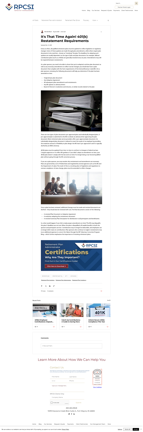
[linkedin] (74, 414)
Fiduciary (86, 20)
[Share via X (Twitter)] (46, 286)
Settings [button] (120, 429)
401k (66, 276)
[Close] (141, 429)
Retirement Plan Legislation (48, 280)
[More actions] (101, 32)
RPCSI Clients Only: (57, 394)
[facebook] (71, 414)
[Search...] (136, 3)
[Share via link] (54, 286)
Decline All (127, 429)
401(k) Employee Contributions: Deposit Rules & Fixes (43, 321)
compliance (73, 276)
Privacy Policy (65, 429)
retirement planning (57, 276)
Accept (136, 429)
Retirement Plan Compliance (79, 280)
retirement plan (46, 276)
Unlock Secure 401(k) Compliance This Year (96, 321)
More (94, 20)
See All (108, 300)
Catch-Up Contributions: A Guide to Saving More (71, 321)
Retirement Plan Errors (72, 20)
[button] (108, 20)
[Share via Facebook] (41, 286)
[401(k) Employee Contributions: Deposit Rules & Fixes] (45, 310)
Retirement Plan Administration (52, 20)
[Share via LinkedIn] (50, 286)
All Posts (35, 20)
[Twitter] (69, 414)
